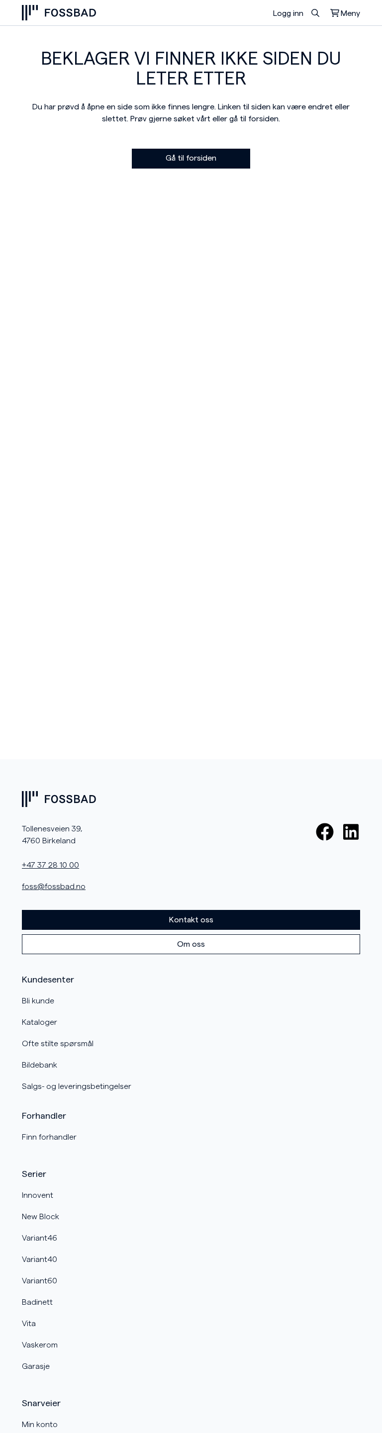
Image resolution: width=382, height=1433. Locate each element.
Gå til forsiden (191, 158)
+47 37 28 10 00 (50, 865)
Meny (350, 13)
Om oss (191, 944)
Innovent (37, 1195)
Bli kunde (38, 1001)
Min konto (40, 1425)
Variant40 (39, 1259)
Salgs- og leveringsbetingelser (76, 1086)
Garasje (36, 1366)
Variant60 (39, 1281)
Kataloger (39, 1022)
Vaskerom (40, 1345)
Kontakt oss (191, 920)
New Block (40, 1217)
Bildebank (39, 1065)
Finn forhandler (49, 1137)
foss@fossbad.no (54, 887)
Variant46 (39, 1238)
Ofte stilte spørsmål (58, 1044)
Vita (29, 1324)
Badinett (37, 1302)
